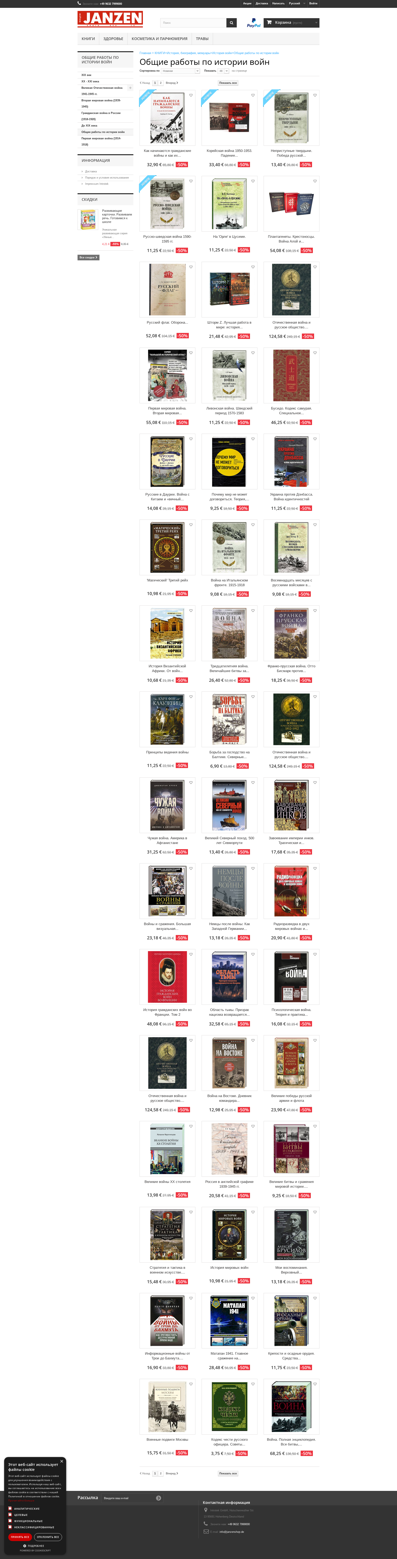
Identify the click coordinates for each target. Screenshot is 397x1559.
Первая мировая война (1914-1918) (101, 141)
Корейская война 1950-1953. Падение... (229, 153)
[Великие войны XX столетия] (167, 1149)
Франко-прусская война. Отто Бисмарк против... (291, 668)
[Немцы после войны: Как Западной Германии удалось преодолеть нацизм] (229, 891)
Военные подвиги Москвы (167, 1440)
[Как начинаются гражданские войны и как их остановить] (167, 118)
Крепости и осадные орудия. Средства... (291, 1356)
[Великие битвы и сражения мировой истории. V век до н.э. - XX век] (291, 1149)
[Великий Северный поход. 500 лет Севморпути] (229, 805)
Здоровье (113, 38)
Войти (313, 3)
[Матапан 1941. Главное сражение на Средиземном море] (229, 1321)
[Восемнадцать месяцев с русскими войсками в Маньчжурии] (291, 547)
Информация (96, 160)
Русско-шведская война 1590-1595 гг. (167, 239)
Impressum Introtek (96, 183)
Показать (210, 70)
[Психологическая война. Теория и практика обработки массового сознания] (291, 977)
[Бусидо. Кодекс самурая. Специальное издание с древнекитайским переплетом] (291, 375)
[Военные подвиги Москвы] (167, 1406)
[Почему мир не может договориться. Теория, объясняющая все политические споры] (229, 461)
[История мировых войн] (229, 1235)
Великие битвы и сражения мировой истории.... (291, 1184)
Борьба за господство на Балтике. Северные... (229, 754)
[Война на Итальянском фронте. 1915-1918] (229, 547)
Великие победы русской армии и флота (291, 1098)
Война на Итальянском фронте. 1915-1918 (229, 582)
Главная (145, 53)
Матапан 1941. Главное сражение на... (229, 1356)
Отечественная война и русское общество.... (292, 325)
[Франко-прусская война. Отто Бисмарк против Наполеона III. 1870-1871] (291, 633)
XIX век (86, 75)
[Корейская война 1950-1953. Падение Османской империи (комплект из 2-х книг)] (229, 118)
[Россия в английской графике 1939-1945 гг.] (229, 1149)
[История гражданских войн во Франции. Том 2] (167, 977)
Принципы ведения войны (167, 752)
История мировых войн (229, 1268)
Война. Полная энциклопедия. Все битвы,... (291, 1442)
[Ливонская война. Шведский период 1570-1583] (229, 375)
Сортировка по (150, 70)
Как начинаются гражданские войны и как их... (167, 153)
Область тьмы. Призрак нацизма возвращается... (229, 1012)
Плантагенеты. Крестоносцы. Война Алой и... (291, 239)
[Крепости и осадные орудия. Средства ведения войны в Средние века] (291, 1321)
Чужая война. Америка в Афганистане (167, 840)
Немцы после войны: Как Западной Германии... (229, 926)
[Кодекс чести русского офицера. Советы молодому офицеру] (229, 1406)
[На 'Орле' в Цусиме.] (229, 204)
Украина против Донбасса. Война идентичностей (291, 496)
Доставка (262, 3)
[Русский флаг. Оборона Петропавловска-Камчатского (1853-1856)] (167, 289)
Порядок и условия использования (106, 177)
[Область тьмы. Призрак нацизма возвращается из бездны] (229, 977)
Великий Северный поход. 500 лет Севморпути (229, 840)
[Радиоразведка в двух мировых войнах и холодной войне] (291, 891)
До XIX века (89, 125)
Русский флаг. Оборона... (167, 322)
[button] (35, 1546)
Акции (247, 3)
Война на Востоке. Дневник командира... (229, 1098)
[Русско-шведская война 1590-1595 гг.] (167, 204)
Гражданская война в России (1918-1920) (101, 116)
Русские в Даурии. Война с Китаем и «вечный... (167, 496)
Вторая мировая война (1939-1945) (101, 103)
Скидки (89, 199)
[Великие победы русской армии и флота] (291, 1063)
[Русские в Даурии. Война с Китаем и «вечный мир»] (167, 461)
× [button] (61, 1461)
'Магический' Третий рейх (167, 580)
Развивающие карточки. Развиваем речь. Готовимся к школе (117, 216)
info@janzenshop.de (232, 1531)
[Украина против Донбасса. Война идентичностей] (291, 461)
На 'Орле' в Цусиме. (229, 237)
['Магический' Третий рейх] (167, 547)
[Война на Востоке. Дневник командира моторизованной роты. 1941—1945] (229, 1063)
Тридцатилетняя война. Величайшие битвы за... (229, 668)
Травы (202, 38)
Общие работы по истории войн (103, 132)
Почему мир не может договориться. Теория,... (229, 496)
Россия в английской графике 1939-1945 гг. (229, 1184)
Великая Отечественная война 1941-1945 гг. (101, 91)
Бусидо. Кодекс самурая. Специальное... (291, 410)
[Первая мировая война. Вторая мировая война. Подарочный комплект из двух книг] (167, 375)
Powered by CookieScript (35, 1550)
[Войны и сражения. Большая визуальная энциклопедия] (167, 891)
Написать (278, 3)
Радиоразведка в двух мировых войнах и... (292, 926)
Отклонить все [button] (48, 1537)
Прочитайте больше (21, 1500)
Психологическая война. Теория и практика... (291, 1012)
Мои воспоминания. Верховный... (291, 1270)
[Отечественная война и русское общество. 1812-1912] (167, 1063)
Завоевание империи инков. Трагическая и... (291, 840)
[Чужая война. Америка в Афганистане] (167, 805)
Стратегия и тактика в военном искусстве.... (167, 1270)
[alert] (35, 1506)
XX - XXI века (90, 81)
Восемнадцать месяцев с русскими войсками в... (291, 582)
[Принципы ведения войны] (167, 719)
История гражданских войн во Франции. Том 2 (167, 1012)
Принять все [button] (20, 1537)
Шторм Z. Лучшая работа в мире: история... (229, 325)
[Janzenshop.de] (116, 19)
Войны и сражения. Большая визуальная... (167, 926)
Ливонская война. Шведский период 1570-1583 (229, 410)
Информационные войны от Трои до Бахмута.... (167, 1356)
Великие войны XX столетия (167, 1182)
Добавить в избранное (190, 96)
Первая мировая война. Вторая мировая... (167, 410)
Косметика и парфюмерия (160, 38)
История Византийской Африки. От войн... (167, 668)
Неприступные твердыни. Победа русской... (291, 153)
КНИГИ (88, 38)
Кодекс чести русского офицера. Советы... (229, 1442)
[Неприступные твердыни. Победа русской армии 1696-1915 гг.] (291, 118)
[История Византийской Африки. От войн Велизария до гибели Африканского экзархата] (167, 633)
